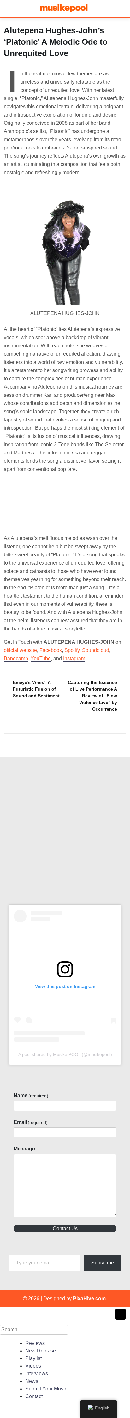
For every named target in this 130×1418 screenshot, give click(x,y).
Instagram (74, 658)
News (31, 1381)
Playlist (33, 1358)
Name (31, 1095)
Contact (34, 1396)
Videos (33, 1366)
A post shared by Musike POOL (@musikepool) (65, 1054)
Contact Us (65, 1228)
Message (24, 1148)
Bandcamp (16, 658)
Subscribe (102, 1262)
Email (31, 1122)
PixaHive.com (89, 1298)
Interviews (36, 1373)
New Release (40, 1350)
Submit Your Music (46, 1388)
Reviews (35, 1343)
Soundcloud (95, 650)
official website (20, 650)
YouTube (41, 658)
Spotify (72, 650)
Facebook (50, 650)
